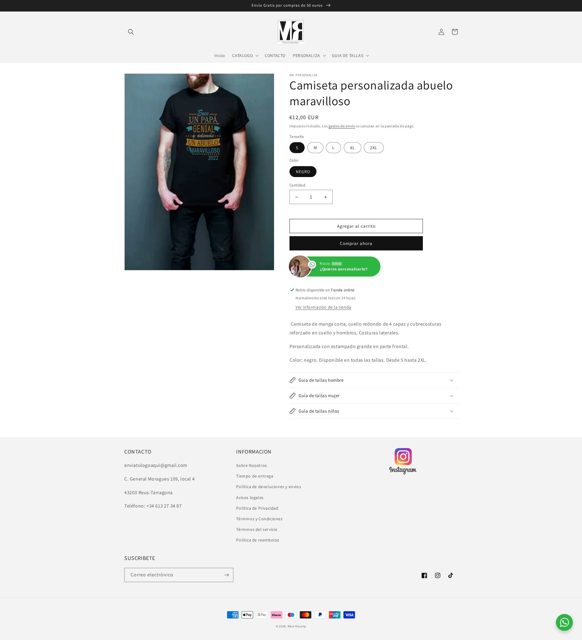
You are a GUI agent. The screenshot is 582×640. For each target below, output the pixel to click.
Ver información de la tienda (323, 307)
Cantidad (297, 185)
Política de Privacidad (257, 508)
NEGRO (303, 171)
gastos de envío (342, 126)
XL (352, 147)
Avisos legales (249, 497)
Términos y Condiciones (259, 518)
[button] (131, 32)
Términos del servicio (257, 529)
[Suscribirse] (226, 575)
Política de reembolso (257, 540)
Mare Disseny (297, 626)
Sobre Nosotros (251, 465)
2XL (373, 147)
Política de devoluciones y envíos (268, 486)
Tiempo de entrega (254, 476)
